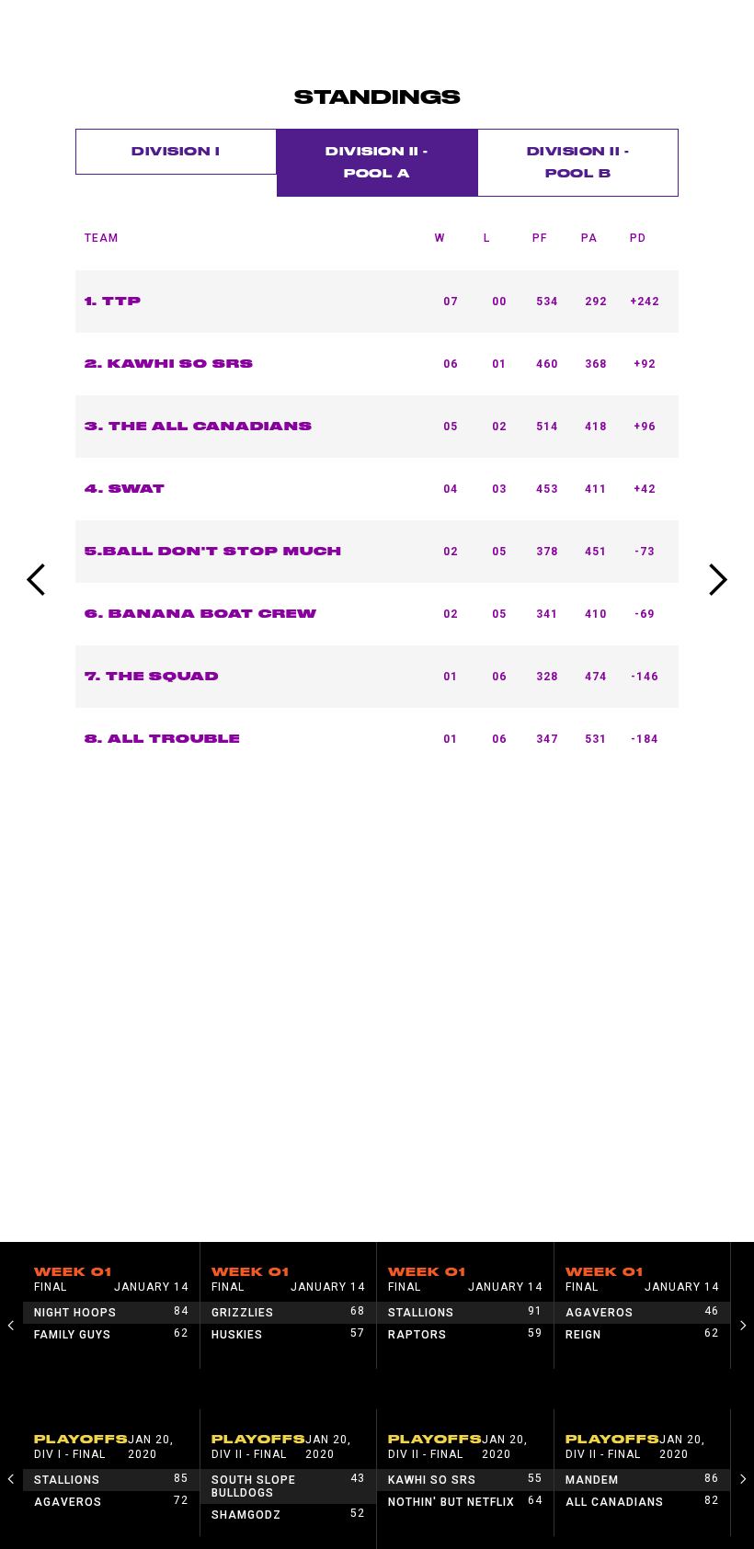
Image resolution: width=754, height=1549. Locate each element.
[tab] (176, 152)
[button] (37, 579)
